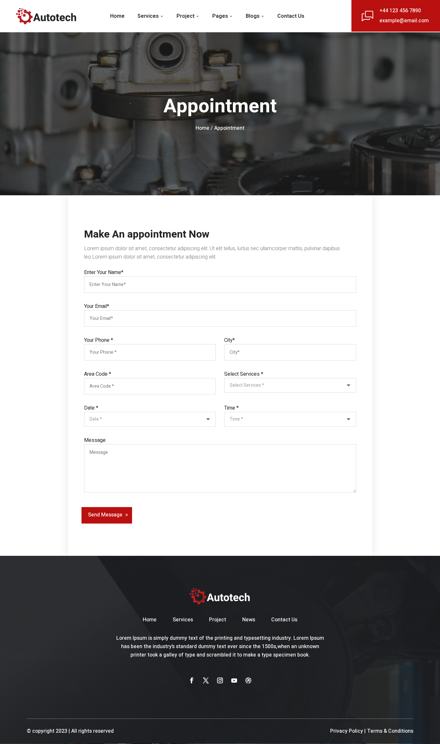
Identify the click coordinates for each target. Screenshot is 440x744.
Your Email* (96, 306)
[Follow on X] (206, 680)
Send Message (105, 515)
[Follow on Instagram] (220, 680)
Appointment (229, 128)
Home (117, 16)
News (248, 620)
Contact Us (290, 16)
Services (148, 16)
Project (186, 16)
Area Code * (97, 374)
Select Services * (243, 374)
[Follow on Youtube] (234, 680)
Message (95, 440)
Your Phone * (98, 340)
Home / (204, 128)
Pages (220, 16)
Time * (231, 408)
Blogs (253, 16)
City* (229, 340)
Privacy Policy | (348, 731)
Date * (91, 408)
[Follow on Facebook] (191, 680)
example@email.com (404, 21)
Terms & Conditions (390, 731)
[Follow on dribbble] (248, 680)
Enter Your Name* (103, 272)
